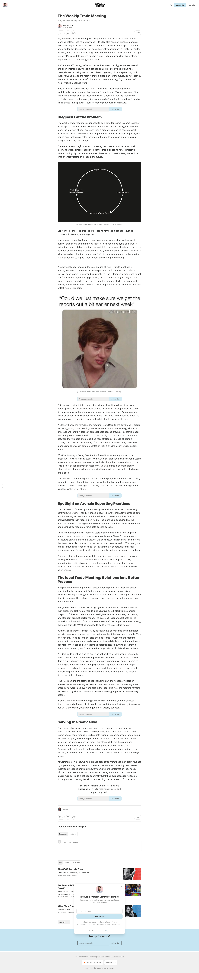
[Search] (165, 5)
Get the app (111, 962)
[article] (99, 874)
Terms (107, 956)
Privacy (101, 956)
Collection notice (117, 956)
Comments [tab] (63, 834)
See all (62, 922)
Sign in (192, 5)
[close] (121, 887)
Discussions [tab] (75, 863)
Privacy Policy (116, 924)
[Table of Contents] (2, 486)
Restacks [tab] (72, 834)
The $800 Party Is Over (70, 869)
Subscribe (180, 5)
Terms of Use (110, 922)
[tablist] (68, 834)
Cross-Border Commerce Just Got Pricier (73, 872)
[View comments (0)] (68, 32)
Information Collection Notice (99, 924)
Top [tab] (60, 863)
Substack (88, 968)
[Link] (54, 117)
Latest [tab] (66, 863)
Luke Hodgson (68, 25)
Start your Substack (93, 962)
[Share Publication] (170, 5)
